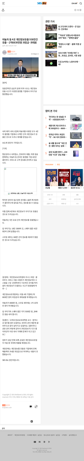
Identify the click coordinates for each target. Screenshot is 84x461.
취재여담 (63, 199)
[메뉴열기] (3, 3)
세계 (50, 199)
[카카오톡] (30, 406)
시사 (77, 203)
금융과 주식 (50, 203)
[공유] (3, 10)
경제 (63, 195)
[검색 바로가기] (81, 3)
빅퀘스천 (63, 203)
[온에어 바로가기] (75, 3)
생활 (77, 195)
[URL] (36, 406)
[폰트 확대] (80, 10)
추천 (58, 164)
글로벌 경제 (77, 199)
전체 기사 (50, 195)
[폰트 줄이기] (75, 10)
